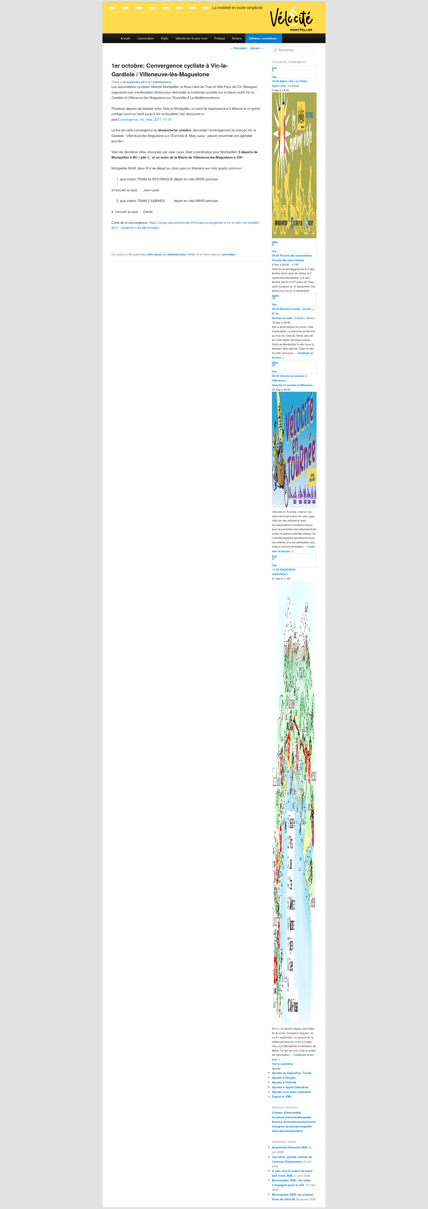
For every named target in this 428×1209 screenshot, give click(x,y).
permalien (228, 254)
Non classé (155, 254)
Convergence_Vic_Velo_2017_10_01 (145, 119)
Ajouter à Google (283, 1077)
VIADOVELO (280, 574)
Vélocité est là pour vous (191, 38)
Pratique (219, 38)
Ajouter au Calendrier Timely (292, 1073)
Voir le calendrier (282, 1064)
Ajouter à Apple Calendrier (290, 1087)
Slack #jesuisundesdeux (287, 1131)
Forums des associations (288, 260)
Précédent (238, 48)
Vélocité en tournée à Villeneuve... (293, 385)
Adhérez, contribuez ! (263, 38)
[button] (276, 1068)
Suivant (256, 48)
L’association (145, 38)
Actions (237, 38)
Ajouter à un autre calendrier (291, 1092)
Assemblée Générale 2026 (289, 1147)
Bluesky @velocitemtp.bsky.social (294, 1122)
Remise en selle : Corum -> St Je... (293, 318)
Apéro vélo (279, 86)
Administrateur (162, 82)
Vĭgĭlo (164, 38)
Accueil (125, 38)
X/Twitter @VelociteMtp (286, 1113)
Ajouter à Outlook (284, 1082)
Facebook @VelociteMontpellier (292, 1117)
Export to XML (282, 1096)
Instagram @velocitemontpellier (292, 1126)
